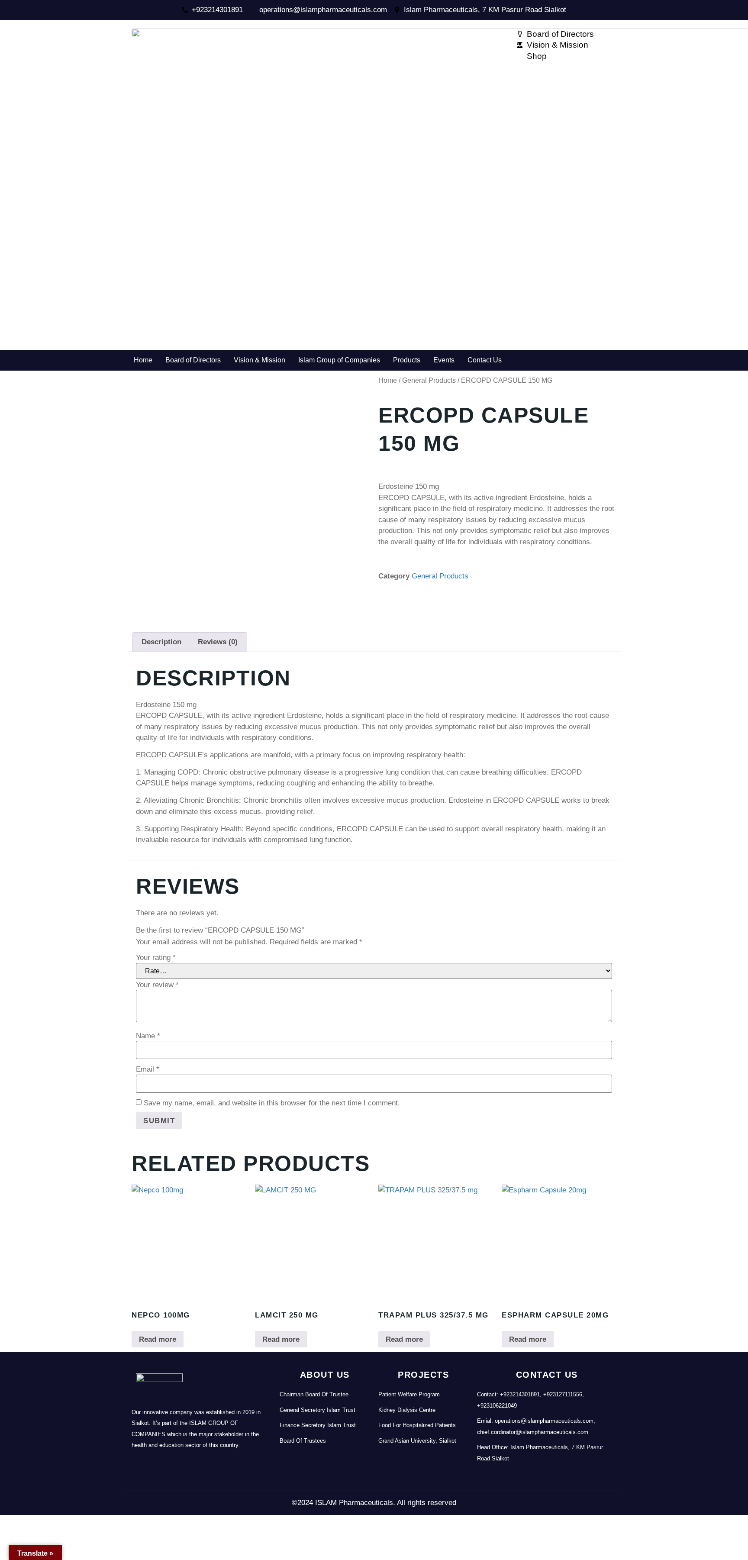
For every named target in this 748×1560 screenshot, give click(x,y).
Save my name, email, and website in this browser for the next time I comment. (272, 1103)
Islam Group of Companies (339, 360)
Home (143, 360)
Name (148, 1036)
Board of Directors (193, 360)
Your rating (156, 957)
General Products (429, 380)
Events (444, 360)
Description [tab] (161, 642)
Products (406, 360)
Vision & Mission (259, 360)
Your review (157, 984)
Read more (157, 1339)
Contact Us (485, 360)
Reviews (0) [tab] (218, 642)
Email (147, 1069)
